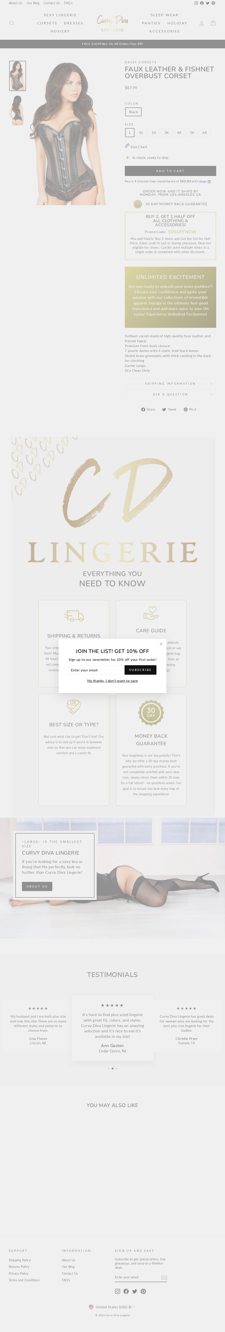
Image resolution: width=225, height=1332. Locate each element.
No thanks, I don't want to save (112, 680)
